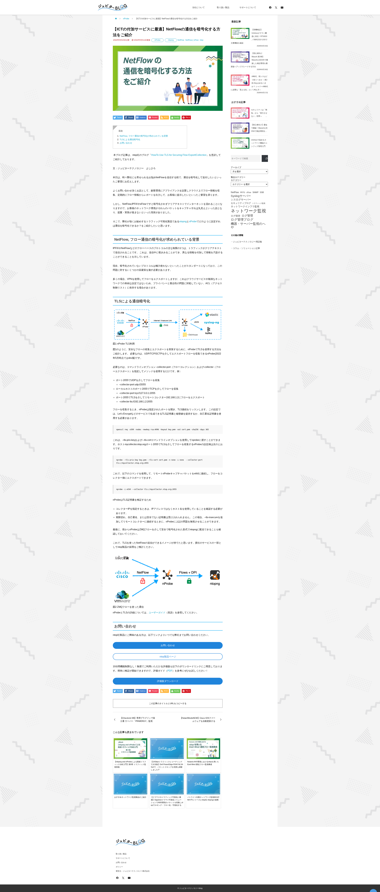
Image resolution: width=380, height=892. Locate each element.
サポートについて (247, 7)
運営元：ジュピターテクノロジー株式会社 (133, 871)
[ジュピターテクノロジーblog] (110, 7)
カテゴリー (236, 180)
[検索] (265, 158)
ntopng (171, 40)
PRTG (242, 192)
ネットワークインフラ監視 (245, 206)
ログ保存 (235, 216)
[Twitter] (276, 7)
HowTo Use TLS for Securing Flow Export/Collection (178, 155)
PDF (169, 670)
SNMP (255, 192)
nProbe (157, 40)
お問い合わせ (126, 143)
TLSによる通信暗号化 (130, 139)
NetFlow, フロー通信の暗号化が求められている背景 (144, 136)
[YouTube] (282, 7)
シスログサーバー (241, 199)
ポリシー (119, 867)
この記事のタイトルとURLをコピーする (167, 703)
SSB (262, 192)
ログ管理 (247, 215)
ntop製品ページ (168, 656)
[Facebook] (270, 7)
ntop (201, 40)
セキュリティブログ (241, 203)
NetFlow (181, 40)
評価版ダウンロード (167, 681)
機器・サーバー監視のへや (248, 225)
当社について (198, 7)
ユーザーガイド (157, 612)
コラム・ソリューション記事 (246, 248)
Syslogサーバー (241, 195)
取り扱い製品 (223, 7)
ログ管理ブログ (242, 219)
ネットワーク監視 (248, 210)
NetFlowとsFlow (192, 40)
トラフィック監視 (258, 203)
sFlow (248, 192)
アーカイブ (236, 167)
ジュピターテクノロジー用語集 (247, 242)
